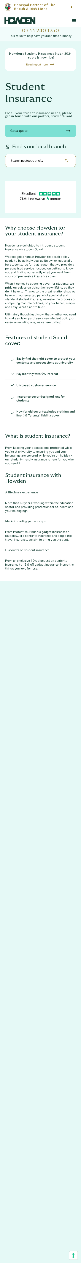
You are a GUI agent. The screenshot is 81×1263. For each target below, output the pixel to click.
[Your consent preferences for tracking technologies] (73, 1255)
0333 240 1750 (40, 30)
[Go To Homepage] (19, 20)
